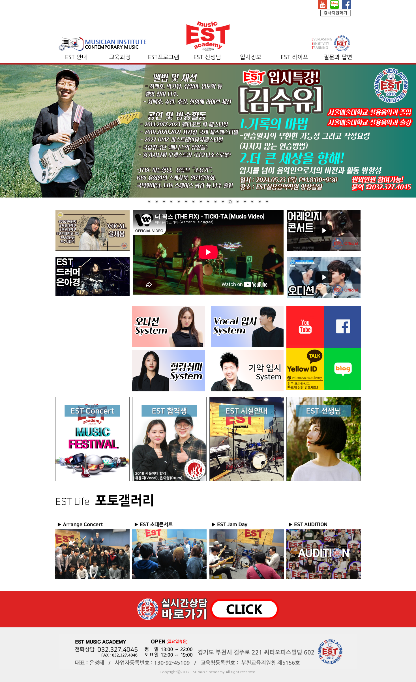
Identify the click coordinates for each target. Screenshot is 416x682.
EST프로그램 (163, 57)
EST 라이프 (294, 57)
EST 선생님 (207, 57)
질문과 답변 (338, 57)
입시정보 (250, 57)
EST (194, 672)
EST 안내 (76, 57)
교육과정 (120, 57)
